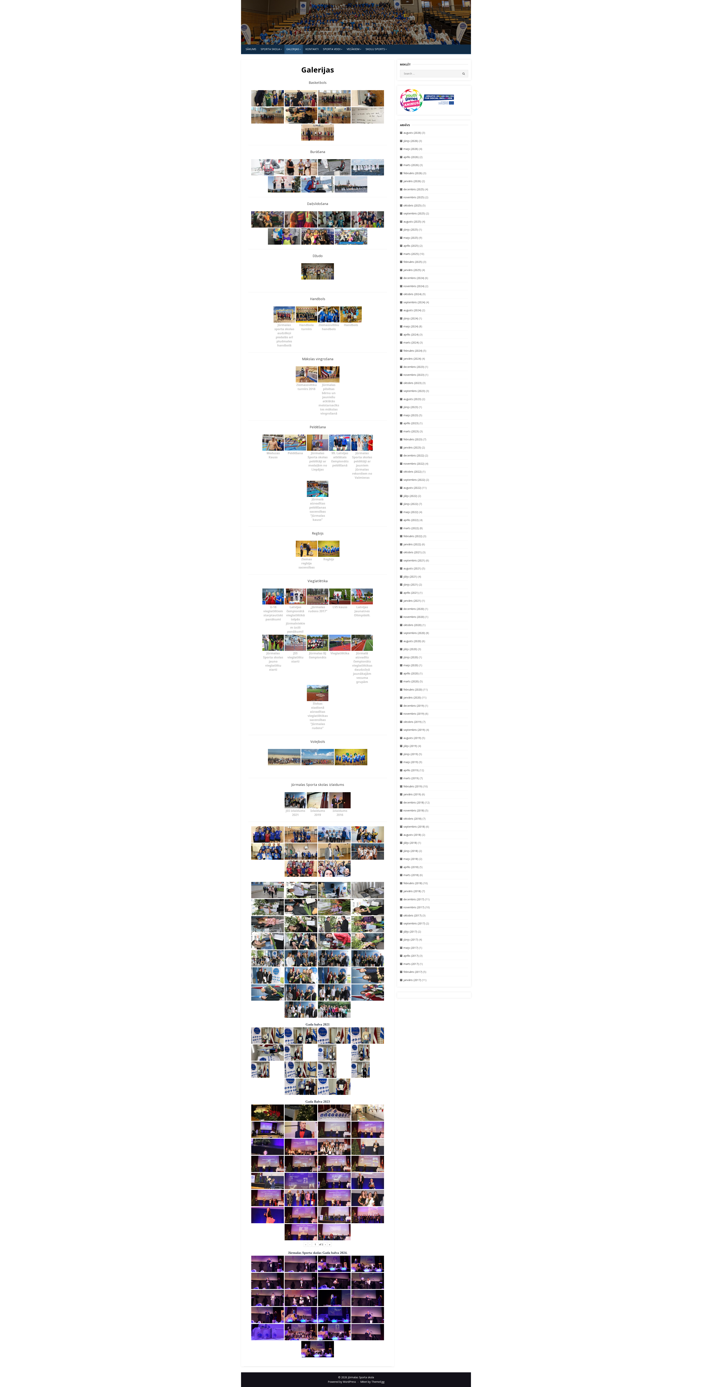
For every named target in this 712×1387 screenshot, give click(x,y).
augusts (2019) (412, 738)
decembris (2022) (413, 455)
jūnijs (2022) (410, 504)
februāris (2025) (412, 262)
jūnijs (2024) (410, 318)
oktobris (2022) (412, 471)
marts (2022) (411, 528)
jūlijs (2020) (410, 649)
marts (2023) (411, 431)
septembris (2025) (414, 213)
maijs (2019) (410, 762)
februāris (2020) (412, 689)
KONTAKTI (312, 49)
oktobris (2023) (412, 383)
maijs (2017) (410, 947)
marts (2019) (411, 778)
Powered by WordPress (342, 1381)
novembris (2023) (413, 375)
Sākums (251, 49)
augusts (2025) (412, 221)
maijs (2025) (410, 237)
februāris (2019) (412, 786)
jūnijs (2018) (410, 851)
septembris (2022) (414, 479)
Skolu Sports (375, 49)
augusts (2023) (412, 399)
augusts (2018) (412, 835)
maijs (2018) (410, 859)
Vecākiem (353, 49)
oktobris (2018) (412, 818)
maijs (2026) (410, 149)
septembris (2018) (414, 826)
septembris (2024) (414, 302)
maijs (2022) (410, 512)
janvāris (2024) (412, 358)
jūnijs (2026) (410, 141)
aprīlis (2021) (411, 592)
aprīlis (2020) (411, 673)
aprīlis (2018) (411, 867)
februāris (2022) (412, 536)
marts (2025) (411, 254)
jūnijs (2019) (410, 754)
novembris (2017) (413, 907)
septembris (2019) (414, 730)
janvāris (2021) (412, 600)
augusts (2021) (412, 568)
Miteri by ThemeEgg (372, 1381)
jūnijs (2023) (410, 407)
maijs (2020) (410, 665)
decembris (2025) (413, 189)
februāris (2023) (412, 439)
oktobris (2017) (412, 915)
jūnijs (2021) (410, 584)
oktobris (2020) (412, 625)
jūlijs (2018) (410, 842)
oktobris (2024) (412, 294)
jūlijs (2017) (410, 931)
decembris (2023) (413, 367)
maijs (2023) (410, 415)
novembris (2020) (413, 617)
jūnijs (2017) (410, 939)
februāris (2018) (412, 883)
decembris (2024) (413, 278)
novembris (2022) (413, 463)
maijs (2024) (410, 326)
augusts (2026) (412, 132)
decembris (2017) (413, 899)
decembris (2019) (413, 705)
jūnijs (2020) (410, 657)
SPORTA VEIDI (331, 49)
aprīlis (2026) (411, 157)
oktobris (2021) (412, 552)
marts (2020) (411, 681)
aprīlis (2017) (411, 955)
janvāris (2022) (412, 544)
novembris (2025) (413, 197)
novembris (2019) (413, 713)
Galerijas (292, 49)
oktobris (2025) (412, 205)
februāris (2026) (412, 173)
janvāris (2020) (412, 697)
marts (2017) (411, 964)
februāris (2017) (412, 972)
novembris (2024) (413, 286)
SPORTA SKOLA (270, 49)
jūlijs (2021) (410, 576)
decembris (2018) (413, 802)
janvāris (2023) (412, 447)
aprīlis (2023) (411, 423)
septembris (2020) (414, 633)
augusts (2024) (412, 310)
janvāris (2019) (412, 794)
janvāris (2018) (412, 891)
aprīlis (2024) (411, 334)
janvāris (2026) (412, 181)
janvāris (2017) (412, 980)
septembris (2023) (414, 391)
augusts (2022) (412, 487)
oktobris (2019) (412, 722)
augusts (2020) (412, 641)
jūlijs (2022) (410, 496)
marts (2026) (411, 165)
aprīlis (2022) (411, 520)
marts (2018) (411, 875)
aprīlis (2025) (411, 245)
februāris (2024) (412, 350)
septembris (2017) (414, 923)
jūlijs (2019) (410, 746)
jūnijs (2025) (410, 229)
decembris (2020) (413, 609)
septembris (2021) (414, 560)
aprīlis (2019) (411, 770)
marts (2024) (411, 342)
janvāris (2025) (412, 270)
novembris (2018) (413, 810)
